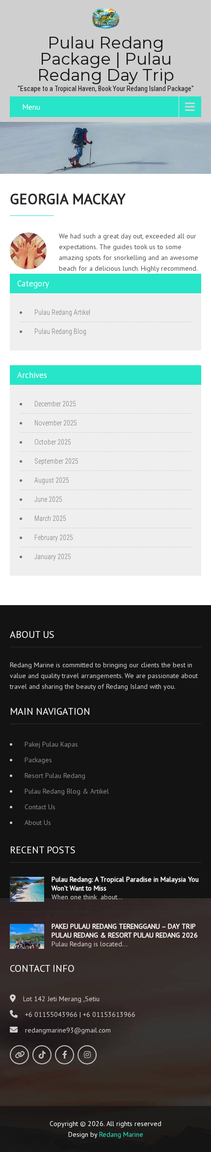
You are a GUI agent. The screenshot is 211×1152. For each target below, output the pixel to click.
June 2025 (48, 499)
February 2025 (53, 537)
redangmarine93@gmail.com (68, 1030)
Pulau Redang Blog (60, 331)
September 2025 (56, 461)
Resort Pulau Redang (55, 775)
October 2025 (52, 442)
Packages (38, 759)
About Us (38, 822)
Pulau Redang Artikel (62, 312)
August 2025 (51, 480)
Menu (31, 107)
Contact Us (40, 806)
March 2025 (50, 518)
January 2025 (52, 557)
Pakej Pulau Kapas (51, 744)
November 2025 (55, 423)
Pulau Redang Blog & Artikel (67, 791)
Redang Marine (121, 1134)
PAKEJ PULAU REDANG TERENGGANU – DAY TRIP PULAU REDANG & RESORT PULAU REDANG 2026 (125, 931)
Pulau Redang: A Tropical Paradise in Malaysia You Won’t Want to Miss (125, 884)
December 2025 (55, 404)
